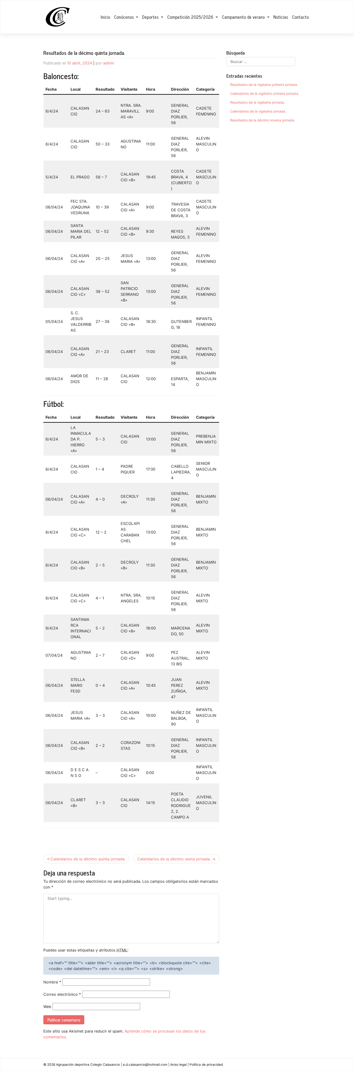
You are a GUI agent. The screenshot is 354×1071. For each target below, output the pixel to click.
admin (108, 63)
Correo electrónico (62, 994)
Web (47, 1006)
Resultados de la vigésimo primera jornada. (264, 84)
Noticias (280, 16)
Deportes (151, 16)
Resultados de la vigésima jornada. (257, 102)
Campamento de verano (244, 16)
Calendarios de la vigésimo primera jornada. (264, 93)
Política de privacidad (206, 1064)
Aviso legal (178, 1064)
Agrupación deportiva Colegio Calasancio (88, 1064)
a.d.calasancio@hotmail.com (145, 1064)
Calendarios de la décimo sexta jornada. (174, 859)
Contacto (300, 16)
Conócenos (124, 16)
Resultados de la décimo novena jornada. (262, 120)
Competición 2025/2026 (191, 16)
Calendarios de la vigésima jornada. (258, 111)
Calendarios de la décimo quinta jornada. (88, 859)
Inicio (105, 16)
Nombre (52, 982)
